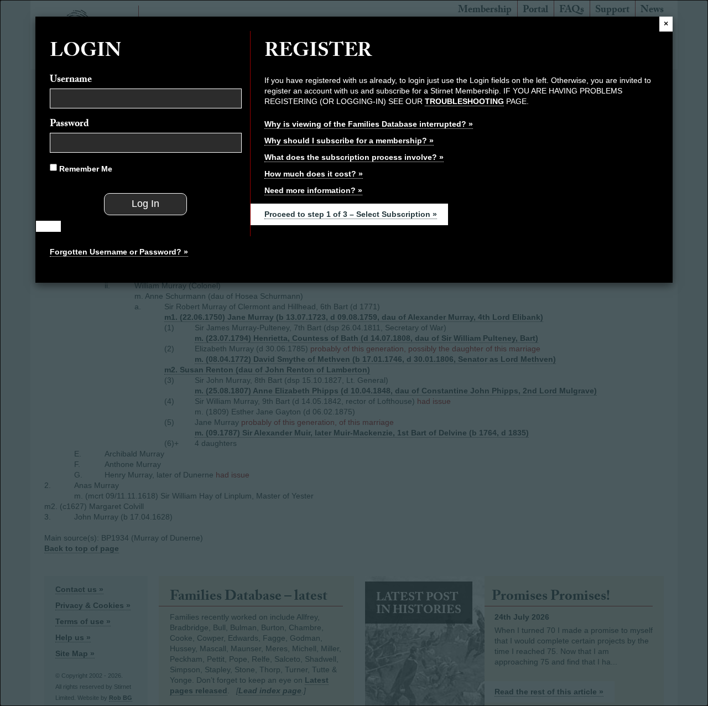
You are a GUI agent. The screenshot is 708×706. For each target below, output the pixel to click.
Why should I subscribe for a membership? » (349, 140)
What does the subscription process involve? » (354, 157)
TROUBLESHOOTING (464, 101)
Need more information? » (313, 190)
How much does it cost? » (313, 173)
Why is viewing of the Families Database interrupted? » (368, 124)
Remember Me (84, 168)
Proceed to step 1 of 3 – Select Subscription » (350, 214)
